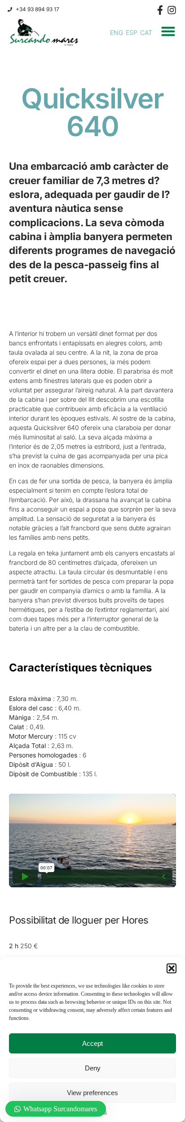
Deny (93, 1068)
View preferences (92, 1092)
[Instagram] (171, 10)
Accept (92, 1043)
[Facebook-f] (160, 10)
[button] (171, 968)
